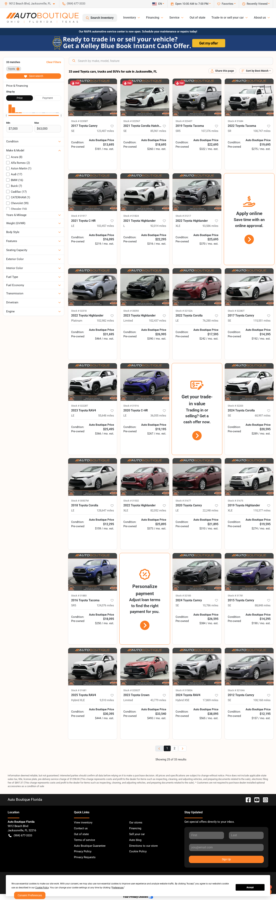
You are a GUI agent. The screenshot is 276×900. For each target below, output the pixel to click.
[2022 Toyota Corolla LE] (197, 287)
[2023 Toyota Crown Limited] (144, 666)
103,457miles (105, 226)
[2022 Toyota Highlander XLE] (197, 192)
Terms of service (84, 840)
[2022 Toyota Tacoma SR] (249, 97)
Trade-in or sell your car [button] (227, 17)
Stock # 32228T (79, 405)
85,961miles (158, 131)
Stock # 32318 (79, 310)
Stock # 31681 (79, 690)
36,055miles (158, 415)
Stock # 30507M (80, 500)
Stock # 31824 (131, 215)
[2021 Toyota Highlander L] (144, 192)
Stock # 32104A (236, 690)
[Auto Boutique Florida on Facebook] (246, 799)
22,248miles (210, 510)
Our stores (135, 822)
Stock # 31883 (79, 595)
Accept (250, 887)
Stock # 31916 (131, 405)
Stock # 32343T (184, 121)
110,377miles (262, 510)
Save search (36, 75)
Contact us (81, 828)
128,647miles (105, 510)
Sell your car (137, 834)
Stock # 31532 (131, 500)
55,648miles (106, 415)
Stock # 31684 (235, 121)
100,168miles (262, 700)
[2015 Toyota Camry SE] (249, 572)
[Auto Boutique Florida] (42, 18)
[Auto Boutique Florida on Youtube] (255, 799)
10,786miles (210, 605)
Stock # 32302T (131, 690)
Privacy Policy (82, 851)
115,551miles (262, 320)
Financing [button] (152, 17)
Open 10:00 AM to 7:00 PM (191, 3)
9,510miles (107, 700)
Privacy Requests (85, 857)
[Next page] (182, 748)
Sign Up (226, 859)
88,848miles (263, 605)
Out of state (197, 17)
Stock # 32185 (183, 595)
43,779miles (158, 700)
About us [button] (260, 17)
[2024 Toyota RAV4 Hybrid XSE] (197, 666)
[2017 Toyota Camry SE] (92, 97)
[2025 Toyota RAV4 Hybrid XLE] (92, 666)
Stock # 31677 (183, 500)
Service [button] (174, 17)
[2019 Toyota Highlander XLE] (249, 477)
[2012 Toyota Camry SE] (249, 666)
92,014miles (158, 226)
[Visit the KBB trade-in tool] (138, 43)
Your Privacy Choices (136, 896)
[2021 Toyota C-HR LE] (92, 192)
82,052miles (158, 510)
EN (160, 3)
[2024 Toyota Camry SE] (197, 572)
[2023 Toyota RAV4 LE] (92, 382)
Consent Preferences (30, 895)
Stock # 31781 (235, 595)
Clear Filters (53, 62)
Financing (135, 828)
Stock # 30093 (131, 310)
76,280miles (210, 320)
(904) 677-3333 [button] (76, 3)
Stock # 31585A (184, 690)
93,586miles (210, 226)
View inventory (83, 822)
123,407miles (105, 131)
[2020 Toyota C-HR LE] (144, 382)
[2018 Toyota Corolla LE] (92, 477)
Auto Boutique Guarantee (90, 845)
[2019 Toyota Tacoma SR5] (197, 97)
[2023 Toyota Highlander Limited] (144, 287)
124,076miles (105, 605)
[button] (31, 3)
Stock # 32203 (235, 405)
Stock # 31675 (235, 500)
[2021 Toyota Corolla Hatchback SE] (144, 97)
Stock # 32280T (236, 310)
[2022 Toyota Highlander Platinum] (92, 287)
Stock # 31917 (79, 215)
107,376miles (209, 131)
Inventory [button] (129, 17)
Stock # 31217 (183, 215)
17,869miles (210, 700)
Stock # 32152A (184, 310)
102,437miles (157, 320)
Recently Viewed (257, 3)
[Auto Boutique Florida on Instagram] (264, 799)
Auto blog (135, 840)
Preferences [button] (118, 887)
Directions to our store (143, 845)
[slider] (6, 115)
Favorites (227, 3)
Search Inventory (102, 18)
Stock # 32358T (79, 121)
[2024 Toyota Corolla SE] (249, 382)
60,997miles (263, 415)
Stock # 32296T (131, 121)
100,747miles (262, 131)
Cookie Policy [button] (42, 887)
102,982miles (105, 320)
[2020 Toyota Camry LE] (197, 477)
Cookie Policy (138, 851)
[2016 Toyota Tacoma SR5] (92, 572)
